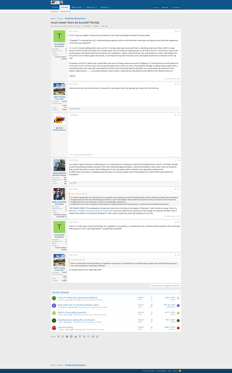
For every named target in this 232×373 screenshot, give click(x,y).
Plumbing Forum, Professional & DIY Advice (88, 300)
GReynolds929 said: (77, 194)
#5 (179, 222)
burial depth (87, 26)
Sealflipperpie (62, 307)
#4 (179, 189)
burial (79, 26)
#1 (179, 31)
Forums (64, 7)
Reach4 (172, 299)
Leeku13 (61, 300)
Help (169, 371)
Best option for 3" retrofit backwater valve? (78, 304)
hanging (95, 26)
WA (65, 184)
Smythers (61, 330)
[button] (83, 7)
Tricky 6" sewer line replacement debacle (77, 297)
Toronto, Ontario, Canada (60, 58)
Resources (91, 7)
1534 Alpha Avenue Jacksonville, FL (59, 216)
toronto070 (57, 26)
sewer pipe (104, 26)
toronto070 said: (76, 260)
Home (55, 7)
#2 (179, 84)
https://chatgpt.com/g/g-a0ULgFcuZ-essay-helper (92, 210)
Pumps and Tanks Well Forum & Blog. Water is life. (90, 315)
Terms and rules (148, 371)
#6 (179, 255)
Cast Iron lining (65, 327)
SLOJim (60, 322)
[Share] (175, 31)
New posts (54, 11)
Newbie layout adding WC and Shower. (76, 319)
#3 (179, 160)
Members (105, 7)
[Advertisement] (89, 135)
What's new (76, 7)
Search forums (65, 11)
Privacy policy (161, 371)
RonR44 (60, 315)
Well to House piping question (72, 312)
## (179, 115)
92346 (64, 109)
